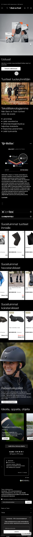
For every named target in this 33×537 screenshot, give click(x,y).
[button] (16, 252)
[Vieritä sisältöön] (16, 73)
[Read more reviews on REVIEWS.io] (25, 480)
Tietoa (3, 512)
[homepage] (15, 8)
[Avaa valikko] (2, 8)
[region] (16, 466)
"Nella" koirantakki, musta (14, 327)
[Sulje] (30, 517)
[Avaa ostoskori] (28, 8)
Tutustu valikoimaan (10, 68)
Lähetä (16, 531)
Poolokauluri (28, 247)
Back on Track (5, 508)
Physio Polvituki (12, 247)
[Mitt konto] (25, 8)
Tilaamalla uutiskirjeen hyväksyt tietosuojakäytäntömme (15, 499)
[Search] (7, 8)
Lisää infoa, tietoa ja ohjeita (16, 446)
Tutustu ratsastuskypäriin (9, 402)
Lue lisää (4, 197)
